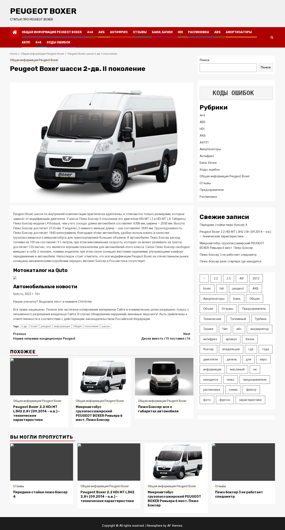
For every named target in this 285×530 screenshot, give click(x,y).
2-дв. (24, 326)
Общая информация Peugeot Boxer (52, 32)
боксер (208, 349)
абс (239, 329)
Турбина (260, 319)
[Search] (272, 37)
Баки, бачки (162, 32)
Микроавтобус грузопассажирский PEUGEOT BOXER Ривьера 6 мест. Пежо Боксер (99, 413)
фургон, (224, 400)
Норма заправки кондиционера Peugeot (44, 336)
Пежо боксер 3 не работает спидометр (228, 255)
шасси (106, 326)
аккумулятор (259, 329)
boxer (34, 326)
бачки (250, 339)
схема (233, 390)
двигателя (210, 359)
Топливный (238, 319)
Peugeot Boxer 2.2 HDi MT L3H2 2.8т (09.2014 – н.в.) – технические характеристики (107, 496)
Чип (225, 329)
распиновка (211, 390)
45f (241, 278)
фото (207, 400)
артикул (231, 339)
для (248, 359)
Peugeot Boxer (43, 11)
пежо (230, 379)
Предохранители (212, 190)
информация (62, 326)
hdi (222, 288)
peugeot (46, 326)
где (250, 349)
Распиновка (198, 32)
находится (210, 379)
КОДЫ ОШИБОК (233, 93)
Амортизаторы (239, 32)
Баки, (237, 299)
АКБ (101, 32)
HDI (180, 32)
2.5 (229, 278)
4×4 (90, 32)
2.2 (216, 278)
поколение (91, 326)
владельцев (231, 349)
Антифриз (119, 32)
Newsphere (155, 525)
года (265, 349)
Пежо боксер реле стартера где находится (230, 261)
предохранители (254, 379)
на (255, 369)
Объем (208, 309)
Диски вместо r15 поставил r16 (165, 336)
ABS (217, 32)
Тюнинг (208, 329)
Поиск (204, 60)
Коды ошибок (58, 42)
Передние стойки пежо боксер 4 (223, 225)
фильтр (251, 390)
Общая (77, 326)
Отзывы (140, 32)
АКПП (26, 42)
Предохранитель (254, 309)
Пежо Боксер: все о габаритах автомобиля (158, 409)
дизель (232, 359)
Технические (212, 319)
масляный (237, 369)
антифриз (210, 339)
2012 (256, 278)
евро (263, 359)
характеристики (250, 400)
